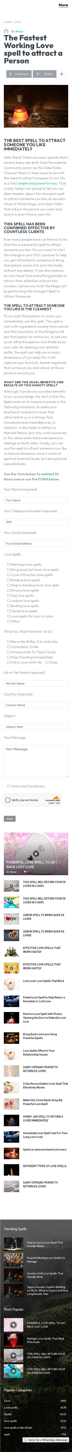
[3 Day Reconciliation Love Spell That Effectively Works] (11, 1087)
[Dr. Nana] (7, 31)
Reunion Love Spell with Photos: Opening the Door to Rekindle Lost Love (44, 1017)
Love (17, 22)
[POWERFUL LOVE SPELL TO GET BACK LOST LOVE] (36, 853)
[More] (62, 74)
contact (47, 474)
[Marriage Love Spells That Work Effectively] (13, 1340)
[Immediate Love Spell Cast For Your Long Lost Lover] (11, 1137)
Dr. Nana (17, 31)
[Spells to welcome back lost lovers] (11, 1153)
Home (8, 22)
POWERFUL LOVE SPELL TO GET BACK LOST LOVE (46, 1324)
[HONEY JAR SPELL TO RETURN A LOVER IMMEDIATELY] (11, 1120)
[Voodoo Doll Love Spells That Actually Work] (13, 1275)
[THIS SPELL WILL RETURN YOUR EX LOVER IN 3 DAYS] (11, 886)
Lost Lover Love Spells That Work (43, 981)
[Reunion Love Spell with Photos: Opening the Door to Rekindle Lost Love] (11, 1018)
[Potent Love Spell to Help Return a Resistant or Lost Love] (11, 1001)
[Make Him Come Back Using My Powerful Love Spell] (11, 1104)
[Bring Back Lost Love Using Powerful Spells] (11, 1038)
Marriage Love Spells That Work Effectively (45, 1340)
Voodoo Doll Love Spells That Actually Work (45, 1275)
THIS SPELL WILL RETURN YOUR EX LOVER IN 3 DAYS (46, 1355)
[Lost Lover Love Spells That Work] (11, 985)
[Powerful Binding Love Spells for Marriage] (13, 1259)
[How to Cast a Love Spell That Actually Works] (13, 1244)
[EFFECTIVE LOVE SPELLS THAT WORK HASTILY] (11, 952)
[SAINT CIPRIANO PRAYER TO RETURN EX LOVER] (11, 1071)
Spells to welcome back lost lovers (45, 1149)
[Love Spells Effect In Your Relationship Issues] (11, 1054)
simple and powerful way (37, 183)
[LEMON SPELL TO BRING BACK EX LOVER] (11, 919)
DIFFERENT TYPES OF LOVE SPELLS (45, 1166)
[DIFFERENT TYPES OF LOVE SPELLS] (11, 1170)
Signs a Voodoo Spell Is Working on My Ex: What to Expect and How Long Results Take (47, 1290)
